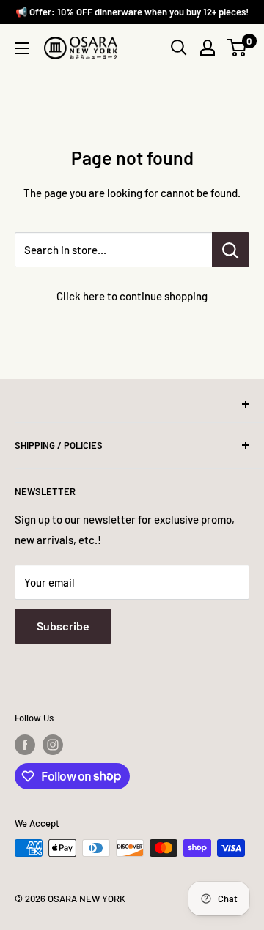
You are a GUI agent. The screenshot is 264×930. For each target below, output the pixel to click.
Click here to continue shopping (132, 295)
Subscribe (63, 626)
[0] (237, 47)
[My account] (207, 48)
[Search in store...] (230, 249)
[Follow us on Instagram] (53, 744)
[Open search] (179, 48)
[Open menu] (22, 48)
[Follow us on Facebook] (25, 744)
